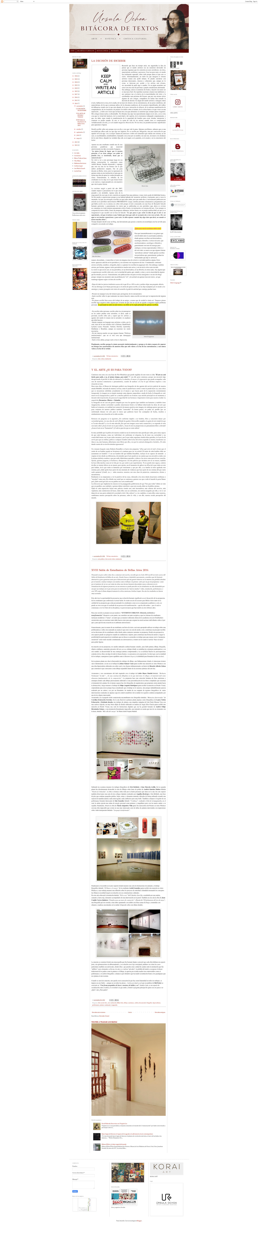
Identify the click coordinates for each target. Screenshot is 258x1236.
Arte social (108, 559)
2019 (76, 91)
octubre (78, 129)
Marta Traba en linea (80, 158)
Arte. (105, 1003)
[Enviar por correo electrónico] (122, 356)
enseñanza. (131, 1003)
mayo (78, 138)
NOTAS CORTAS (102, 51)
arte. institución (112, 1003)
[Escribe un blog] (124, 356)
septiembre (79, 132)
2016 (76, 97)
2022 (76, 88)
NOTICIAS (140, 51)
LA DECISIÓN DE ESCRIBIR (108, 60)
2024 (76, 82)
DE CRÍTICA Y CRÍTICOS (85, 51)
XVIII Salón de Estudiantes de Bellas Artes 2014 (119, 570)
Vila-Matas (77, 161)
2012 (76, 145)
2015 (76, 100)
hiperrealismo (156, 1003)
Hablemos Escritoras (80, 163)
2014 (76, 103)
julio (78, 135)
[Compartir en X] (126, 356)
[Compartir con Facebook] (128, 356)
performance (95, 1005)
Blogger (139, 1221)
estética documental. (140, 1003)
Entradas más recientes (98, 1012)
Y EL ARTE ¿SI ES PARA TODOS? (111, 369)
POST (72, 51)
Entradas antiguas (160, 1012)
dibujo (126, 1003)
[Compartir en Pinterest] (129, 356)
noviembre (79, 106)
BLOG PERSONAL (128, 51)
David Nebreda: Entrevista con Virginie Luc (114, 1124)
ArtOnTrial (77, 171)
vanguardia (114, 1005)
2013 (76, 142)
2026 (76, 76)
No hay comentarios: (112, 356)
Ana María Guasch (79, 168)
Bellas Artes (120, 1003)
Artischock (77, 156)
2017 (76, 94)
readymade (108, 1005)
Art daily (76, 153)
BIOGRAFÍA (115, 51)
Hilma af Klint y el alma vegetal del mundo (114, 1144)
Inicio (130, 1012)
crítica (103, 359)
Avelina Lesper (78, 166)
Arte (99, 359)
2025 (76, 79)
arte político (101, 559)
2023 (76, 85)
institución (108, 359)
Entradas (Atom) (104, 1016)
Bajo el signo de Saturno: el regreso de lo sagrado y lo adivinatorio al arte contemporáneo (127, 1134)
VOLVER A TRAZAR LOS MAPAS (104, 1022)
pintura (102, 1005)
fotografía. (149, 1003)
